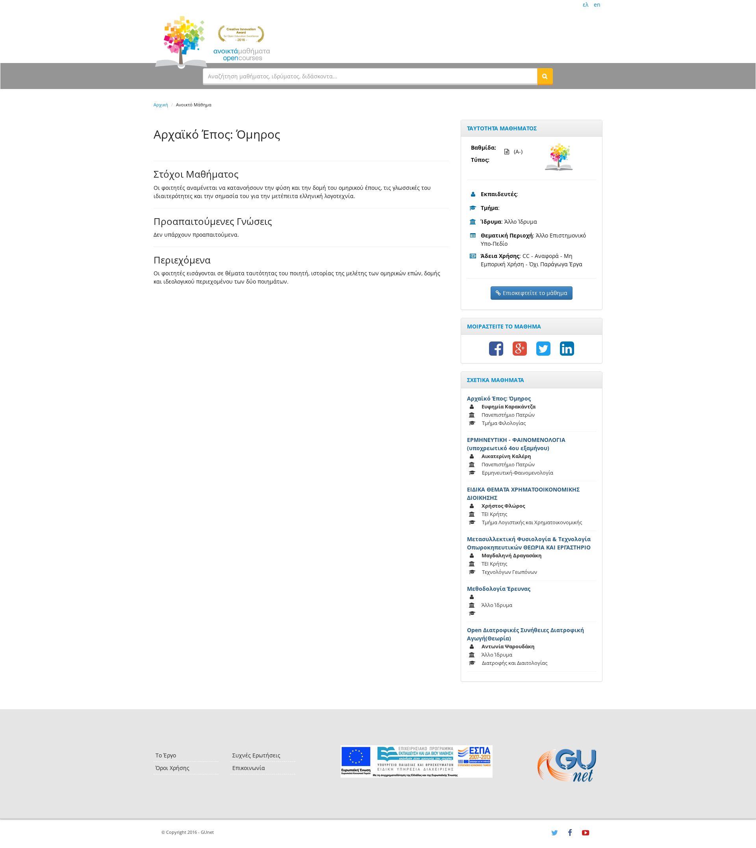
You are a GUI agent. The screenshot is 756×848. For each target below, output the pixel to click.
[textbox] (370, 76)
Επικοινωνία (248, 768)
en (597, 4)
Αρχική (161, 105)
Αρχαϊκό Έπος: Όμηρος (499, 398)
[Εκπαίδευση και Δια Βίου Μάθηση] (416, 761)
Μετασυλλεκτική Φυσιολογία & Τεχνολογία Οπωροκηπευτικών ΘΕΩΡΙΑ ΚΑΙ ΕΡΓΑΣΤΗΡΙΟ (529, 543)
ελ (585, 4)
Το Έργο (166, 755)
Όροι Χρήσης (172, 768)
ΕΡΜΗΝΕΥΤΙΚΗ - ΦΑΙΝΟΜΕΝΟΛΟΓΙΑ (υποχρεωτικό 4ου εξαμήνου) (516, 444)
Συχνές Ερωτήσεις (256, 755)
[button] (545, 76)
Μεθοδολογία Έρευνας (498, 588)
